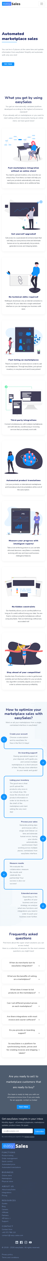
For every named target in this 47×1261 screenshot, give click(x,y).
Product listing (7, 1155)
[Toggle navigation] (41, 3)
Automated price (8, 1164)
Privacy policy (7, 1254)
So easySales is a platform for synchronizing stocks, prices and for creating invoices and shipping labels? (22, 1048)
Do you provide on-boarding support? (22, 1032)
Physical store (7, 1181)
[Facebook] (21, 1242)
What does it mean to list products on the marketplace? (22, 991)
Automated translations (11, 1167)
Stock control (7, 1161)
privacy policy (29, 1137)
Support (5, 1221)
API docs (6, 1218)
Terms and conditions (10, 1257)
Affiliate (5, 1212)
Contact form (7, 1229)
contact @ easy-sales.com (12, 1235)
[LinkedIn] (16, 1242)
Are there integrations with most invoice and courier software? (22, 1018)
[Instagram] (25, 1242)
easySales (19, 1247)
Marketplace (7, 1178)
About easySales (9, 1189)
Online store (7, 1175)
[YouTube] (30, 1242)
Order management (9, 1158)
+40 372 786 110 (9, 1232)
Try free (8, 64)
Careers (5, 1209)
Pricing (4, 1195)
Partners (5, 1215)
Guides (4, 1203)
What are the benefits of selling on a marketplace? (22, 978)
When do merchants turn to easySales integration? (22, 964)
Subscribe (39, 1131)
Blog (4, 1206)
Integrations (6, 1192)
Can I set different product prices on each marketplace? (22, 1005)
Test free (23, 1107)
